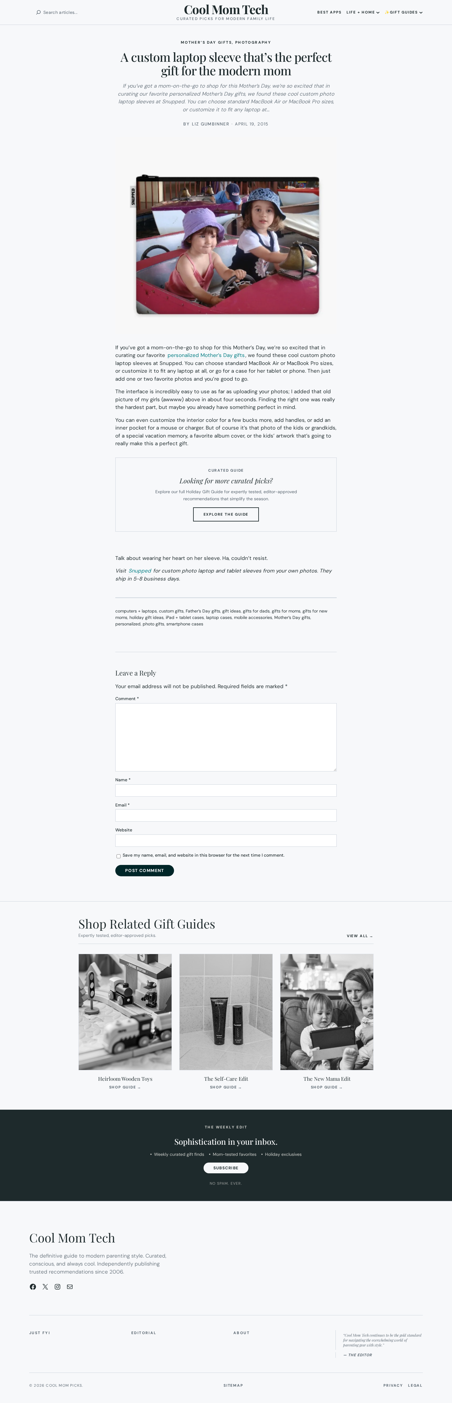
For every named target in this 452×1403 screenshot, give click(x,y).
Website (123, 830)
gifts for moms (286, 611)
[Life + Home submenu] (378, 12)
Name (123, 780)
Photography (253, 42)
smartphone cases (184, 624)
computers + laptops (136, 611)
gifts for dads (256, 611)
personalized (128, 624)
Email (122, 805)
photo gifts (153, 624)
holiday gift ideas (146, 617)
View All (360, 935)
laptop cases (219, 617)
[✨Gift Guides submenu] (421, 12)
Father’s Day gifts (203, 611)
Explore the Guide (231, 516)
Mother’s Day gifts (292, 617)
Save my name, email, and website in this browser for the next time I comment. (203, 855)
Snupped (140, 570)
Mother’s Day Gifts (206, 42)
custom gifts (171, 611)
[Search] (38, 12)
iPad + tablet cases (185, 617)
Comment (127, 698)
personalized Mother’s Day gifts (206, 355)
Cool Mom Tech (226, 9)
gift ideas (231, 611)
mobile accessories (253, 617)
